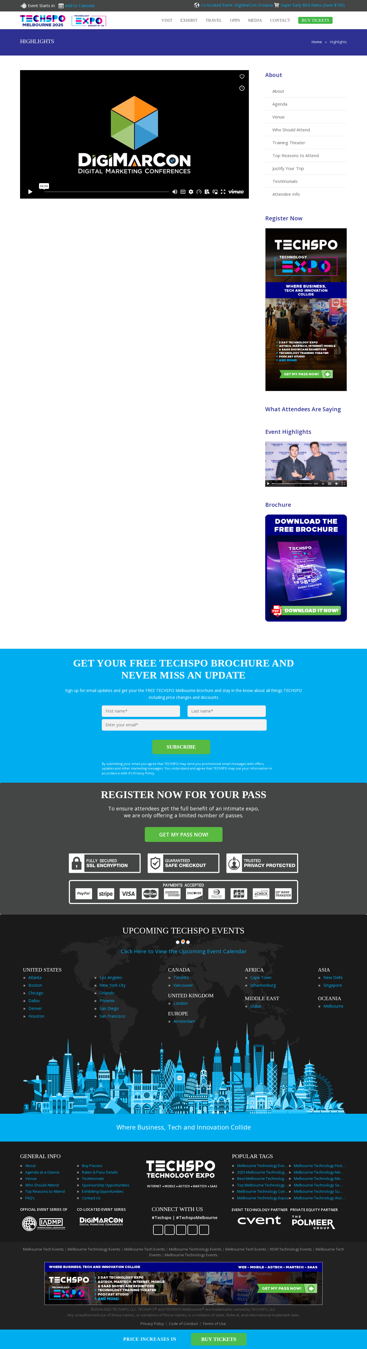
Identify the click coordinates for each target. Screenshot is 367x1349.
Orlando (106, 993)
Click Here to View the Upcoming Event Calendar (184, 951)
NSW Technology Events (291, 1249)
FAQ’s (30, 1197)
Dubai (255, 1006)
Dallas (34, 1000)
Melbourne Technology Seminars (319, 1185)
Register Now (283, 218)
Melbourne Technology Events (263, 1165)
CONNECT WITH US (177, 1209)
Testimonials (285, 181)
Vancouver (183, 985)
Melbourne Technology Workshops (319, 1197)
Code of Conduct (183, 1323)
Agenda (279, 104)
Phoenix (106, 1000)
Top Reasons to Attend (295, 155)
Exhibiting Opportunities (103, 1191)
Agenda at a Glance (42, 1172)
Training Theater (288, 142)
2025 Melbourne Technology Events (263, 1172)
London (180, 1003)
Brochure (278, 505)
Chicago (35, 993)
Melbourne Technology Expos (263, 1197)
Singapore (332, 985)
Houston (36, 1016)
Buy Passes (92, 1165)
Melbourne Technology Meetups (319, 1178)
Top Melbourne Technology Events (263, 1185)
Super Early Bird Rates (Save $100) (313, 5)
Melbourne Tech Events (43, 1249)
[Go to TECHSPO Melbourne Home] (63, 20)
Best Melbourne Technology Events (263, 1178)
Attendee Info (286, 194)
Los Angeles (110, 977)
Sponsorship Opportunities (105, 1185)
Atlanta (35, 977)
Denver (35, 1008)
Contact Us (91, 1197)
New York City (112, 985)
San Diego (109, 1008)
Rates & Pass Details (100, 1172)
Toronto (181, 977)
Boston (35, 985)
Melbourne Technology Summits (319, 1191)
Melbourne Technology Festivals (319, 1165)
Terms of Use (214, 1323)
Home (317, 41)
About (273, 75)
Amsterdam (184, 1021)
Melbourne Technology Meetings (319, 1172)
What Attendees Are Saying (303, 409)
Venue (278, 117)
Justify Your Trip (288, 168)
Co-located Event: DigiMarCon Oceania (237, 5)
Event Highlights (288, 432)
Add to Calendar (80, 5)
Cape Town (261, 977)
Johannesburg (263, 985)
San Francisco (112, 1016)
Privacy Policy (152, 1323)
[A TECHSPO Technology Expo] (184, 1178)
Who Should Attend (291, 129)
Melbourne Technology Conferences (263, 1191)
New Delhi (333, 977)
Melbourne (333, 1006)
